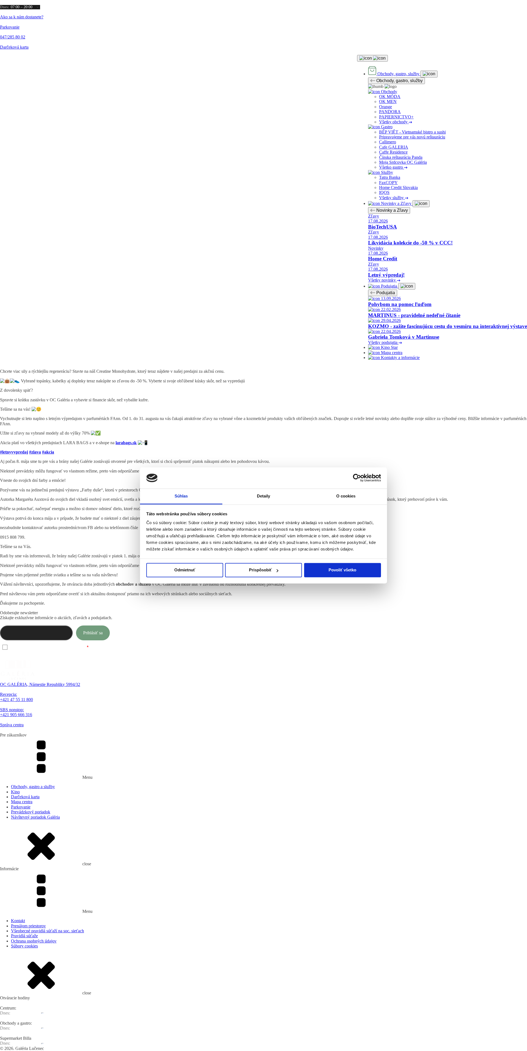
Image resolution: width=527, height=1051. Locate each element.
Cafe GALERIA (393, 147)
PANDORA (390, 111)
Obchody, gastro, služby (399, 80)
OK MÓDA (389, 96)
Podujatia (385, 292)
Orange (385, 106)
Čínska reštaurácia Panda (400, 157)
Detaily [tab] (263, 496)
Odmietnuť (184, 570)
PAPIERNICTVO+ (396, 117)
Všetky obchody (394, 121)
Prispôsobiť (260, 570)
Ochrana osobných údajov (34, 941)
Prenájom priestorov (28, 926)
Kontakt (18, 920)
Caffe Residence (393, 152)
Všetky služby (392, 197)
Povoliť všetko (342, 570)
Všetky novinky (382, 280)
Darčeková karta (25, 796)
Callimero (387, 142)
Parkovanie (20, 807)
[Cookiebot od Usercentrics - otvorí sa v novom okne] (357, 478)
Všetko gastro (391, 167)
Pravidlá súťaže (24, 935)
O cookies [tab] (346, 496)
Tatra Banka (389, 177)
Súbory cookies (24, 946)
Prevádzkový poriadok (30, 812)
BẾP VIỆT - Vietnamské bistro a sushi (412, 132)
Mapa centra (21, 801)
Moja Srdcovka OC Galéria (403, 162)
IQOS (384, 192)
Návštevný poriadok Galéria (35, 817)
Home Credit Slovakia (398, 187)
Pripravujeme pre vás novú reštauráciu (412, 137)
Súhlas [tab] (181, 496)
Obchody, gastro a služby (33, 786)
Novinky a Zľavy (391, 210)
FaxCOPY (388, 182)
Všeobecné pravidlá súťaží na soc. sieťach (47, 930)
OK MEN (388, 101)
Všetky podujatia (383, 342)
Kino (15, 791)
